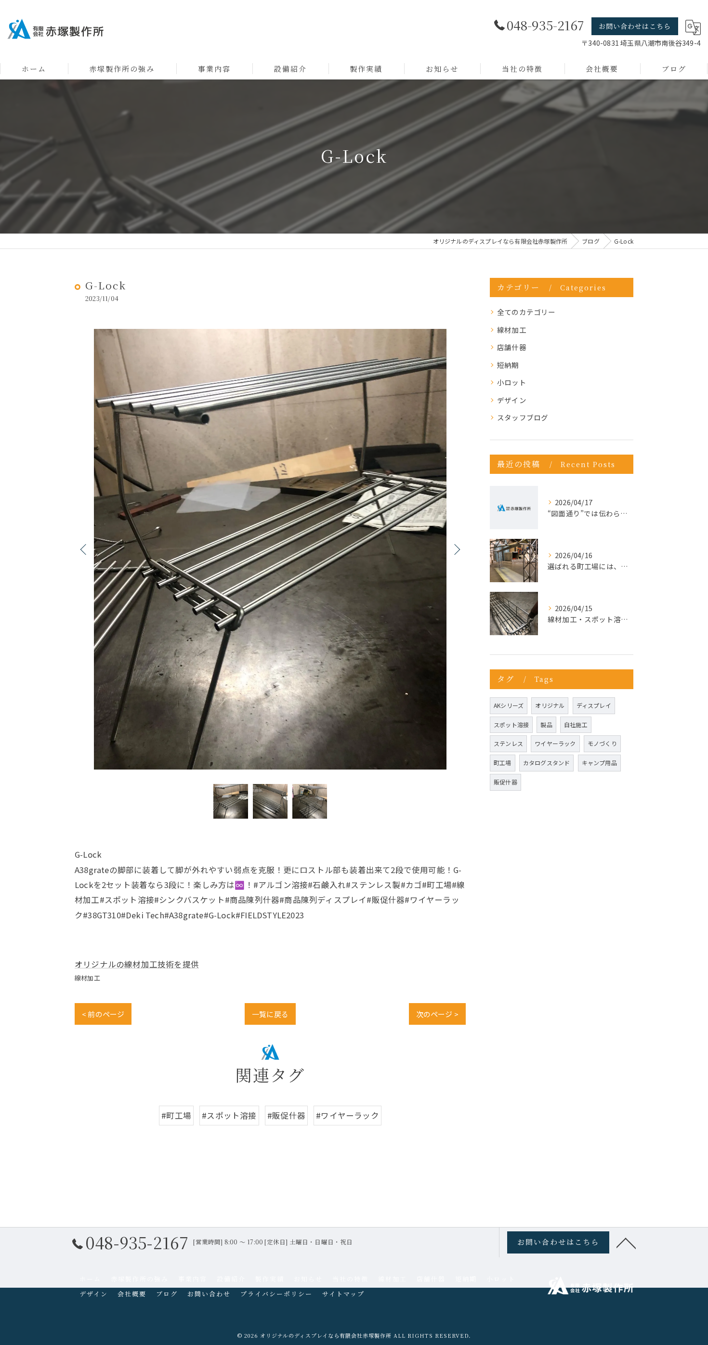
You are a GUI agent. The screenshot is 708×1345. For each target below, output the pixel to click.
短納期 (508, 365)
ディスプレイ (594, 705)
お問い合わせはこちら (635, 26)
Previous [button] (84, 549)
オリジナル (549, 705)
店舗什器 (511, 347)
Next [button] (456, 549)
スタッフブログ (522, 417)
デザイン (511, 400)
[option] (270, 549)
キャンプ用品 (599, 762)
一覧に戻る (270, 1014)
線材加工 (87, 977)
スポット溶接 (511, 724)
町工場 (502, 762)
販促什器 (505, 782)
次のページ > (437, 1014)
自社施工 (576, 724)
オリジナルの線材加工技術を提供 (137, 964)
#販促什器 (286, 1115)
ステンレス (508, 743)
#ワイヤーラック (347, 1115)
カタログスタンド (546, 762)
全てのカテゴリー (526, 312)
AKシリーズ (509, 705)
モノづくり (602, 743)
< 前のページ (103, 1014)
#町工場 (176, 1115)
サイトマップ (343, 1293)
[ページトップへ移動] (626, 1242)
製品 (546, 724)
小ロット (511, 382)
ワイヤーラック (555, 743)
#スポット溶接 (229, 1115)
